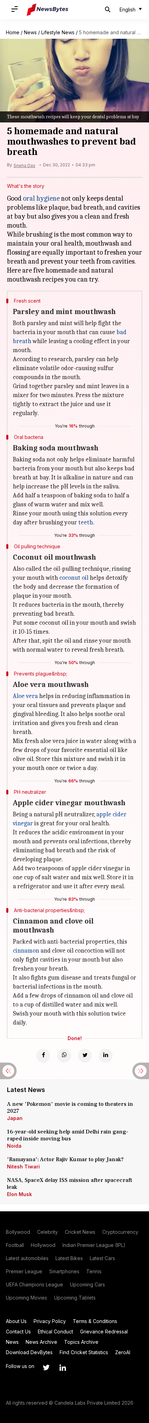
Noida (14, 1146)
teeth (85, 522)
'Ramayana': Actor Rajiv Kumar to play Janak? (65, 1159)
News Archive (41, 1342)
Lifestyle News (57, 32)
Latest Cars (102, 1258)
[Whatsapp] (64, 1056)
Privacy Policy (50, 1321)
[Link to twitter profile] (46, 1367)
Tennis (94, 1271)
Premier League (24, 1271)
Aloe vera (25, 696)
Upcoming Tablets (75, 1298)
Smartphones (64, 1271)
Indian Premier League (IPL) (93, 1245)
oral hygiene (41, 198)
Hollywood (43, 1245)
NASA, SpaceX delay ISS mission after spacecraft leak (69, 1184)
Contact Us (18, 1331)
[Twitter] (85, 1056)
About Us (16, 1321)
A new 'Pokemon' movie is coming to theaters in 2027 (70, 1107)
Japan (15, 1118)
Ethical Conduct (55, 1331)
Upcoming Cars (87, 1284)
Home (12, 32)
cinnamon (26, 950)
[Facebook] (43, 1056)
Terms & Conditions (95, 1321)
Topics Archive (81, 1342)
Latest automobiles (27, 1258)
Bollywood (18, 1232)
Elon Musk (19, 1194)
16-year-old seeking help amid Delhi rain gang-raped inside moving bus (67, 1135)
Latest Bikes (69, 1258)
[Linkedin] (106, 1056)
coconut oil (73, 577)
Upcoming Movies (26, 1298)
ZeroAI (122, 1352)
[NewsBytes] (47, 9)
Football (15, 1245)
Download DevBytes (29, 1352)
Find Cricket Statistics (84, 1352)
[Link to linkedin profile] (62, 1367)
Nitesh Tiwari (23, 1166)
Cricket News (80, 1232)
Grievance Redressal (104, 1331)
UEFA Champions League (34, 1284)
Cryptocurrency (120, 1232)
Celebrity (47, 1232)
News (30, 32)
